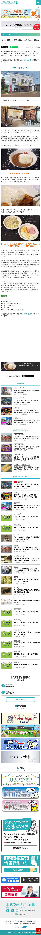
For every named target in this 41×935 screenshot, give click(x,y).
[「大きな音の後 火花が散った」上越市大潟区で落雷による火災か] (6, 591)
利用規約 (33, 923)
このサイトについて (9, 921)
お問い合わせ (31, 910)
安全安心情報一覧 (20, 700)
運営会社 (16, 923)
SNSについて (8, 923)
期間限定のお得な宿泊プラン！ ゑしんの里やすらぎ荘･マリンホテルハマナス (27, 506)
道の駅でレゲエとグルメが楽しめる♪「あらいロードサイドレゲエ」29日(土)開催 (26, 496)
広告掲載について (22, 914)
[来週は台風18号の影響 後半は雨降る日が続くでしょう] (6, 601)
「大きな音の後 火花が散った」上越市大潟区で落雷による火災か (27, 591)
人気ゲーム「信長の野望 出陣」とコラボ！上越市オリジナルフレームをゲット (26, 570)
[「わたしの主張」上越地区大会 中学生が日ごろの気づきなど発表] (6, 538)
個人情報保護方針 (24, 923)
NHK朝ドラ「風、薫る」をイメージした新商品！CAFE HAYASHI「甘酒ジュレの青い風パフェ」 (26, 559)
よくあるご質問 (31, 921)
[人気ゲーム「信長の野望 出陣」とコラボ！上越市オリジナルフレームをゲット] (6, 570)
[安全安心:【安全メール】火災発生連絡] (6, 527)
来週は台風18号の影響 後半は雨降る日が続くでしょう (27, 601)
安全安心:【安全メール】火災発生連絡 (26, 527)
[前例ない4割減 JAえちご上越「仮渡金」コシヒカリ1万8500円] (6, 580)
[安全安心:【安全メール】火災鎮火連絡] (6, 517)
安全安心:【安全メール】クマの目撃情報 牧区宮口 (27, 644)
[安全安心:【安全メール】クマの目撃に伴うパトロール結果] (6, 633)
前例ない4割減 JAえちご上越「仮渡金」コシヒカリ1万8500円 (26, 580)
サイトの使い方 (21, 921)
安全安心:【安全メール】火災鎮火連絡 (26, 517)
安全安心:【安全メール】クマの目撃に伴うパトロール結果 (27, 633)
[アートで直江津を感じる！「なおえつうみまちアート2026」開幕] (6, 485)
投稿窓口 (21, 910)
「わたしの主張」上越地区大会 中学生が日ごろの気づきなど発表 (27, 538)
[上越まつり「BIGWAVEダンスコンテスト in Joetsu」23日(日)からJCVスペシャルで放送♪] (6, 549)
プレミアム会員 (26, 60)
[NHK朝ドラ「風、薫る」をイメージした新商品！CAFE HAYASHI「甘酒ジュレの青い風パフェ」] (6, 559)
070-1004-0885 (18, 309)
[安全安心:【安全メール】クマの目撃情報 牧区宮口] (6, 644)
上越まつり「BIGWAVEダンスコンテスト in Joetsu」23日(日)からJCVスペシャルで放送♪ (27, 549)
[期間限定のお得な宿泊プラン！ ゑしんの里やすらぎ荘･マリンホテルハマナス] (6, 506)
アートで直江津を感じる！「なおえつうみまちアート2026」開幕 (26, 485)
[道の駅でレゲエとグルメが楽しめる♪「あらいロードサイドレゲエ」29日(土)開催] (6, 496)
